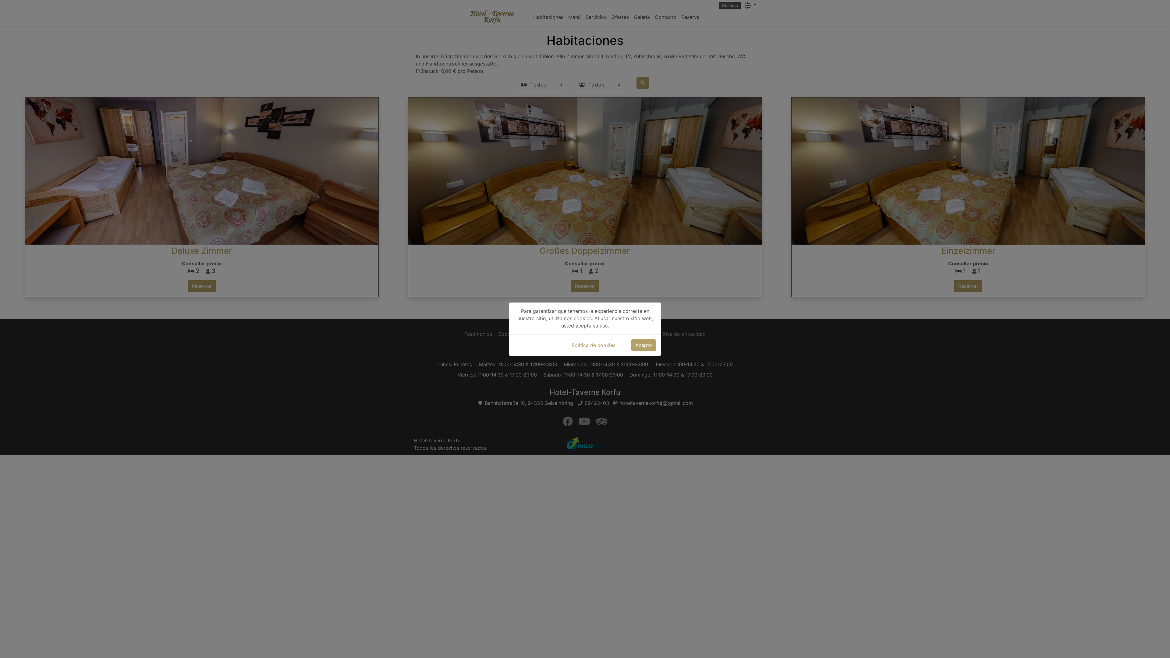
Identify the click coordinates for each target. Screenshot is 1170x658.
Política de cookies (593, 345)
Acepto (643, 345)
